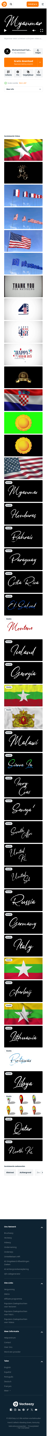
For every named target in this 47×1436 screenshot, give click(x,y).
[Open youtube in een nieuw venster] (35, 1409)
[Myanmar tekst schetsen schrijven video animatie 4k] (23, 490)
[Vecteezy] (4, 4)
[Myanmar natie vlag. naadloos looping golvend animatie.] (23, 694)
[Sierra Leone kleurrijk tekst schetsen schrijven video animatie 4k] (23, 762)
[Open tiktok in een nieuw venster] (27, 1409)
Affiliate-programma (13, 1297)
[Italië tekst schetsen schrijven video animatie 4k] (23, 944)
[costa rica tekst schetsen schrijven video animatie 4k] (23, 581)
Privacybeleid (32, 1425)
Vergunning (9, 1288)
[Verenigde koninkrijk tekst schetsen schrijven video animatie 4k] (23, 853)
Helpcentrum (10, 1336)
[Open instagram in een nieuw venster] (14, 1409)
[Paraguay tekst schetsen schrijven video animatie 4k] (23, 558)
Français (7, 1385)
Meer (6, 1389)
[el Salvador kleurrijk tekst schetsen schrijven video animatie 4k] (23, 603)
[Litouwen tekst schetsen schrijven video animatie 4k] (23, 1035)
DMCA (7, 1293)
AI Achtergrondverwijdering (16, 1268)
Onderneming (10, 1246)
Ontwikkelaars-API (12, 1255)
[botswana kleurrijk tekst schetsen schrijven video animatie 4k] (23, 1058)
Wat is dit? (22, 83)
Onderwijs (8, 1251)
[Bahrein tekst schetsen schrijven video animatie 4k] (23, 535)
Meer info (10, 88)
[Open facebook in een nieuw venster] (10, 1409)
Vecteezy (8, 1236)
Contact (7, 1341)
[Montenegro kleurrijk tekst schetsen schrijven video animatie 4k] (23, 626)
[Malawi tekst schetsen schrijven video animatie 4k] (23, 740)
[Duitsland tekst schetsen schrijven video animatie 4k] (23, 922)
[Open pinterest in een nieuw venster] (23, 1409)
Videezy (7, 1241)
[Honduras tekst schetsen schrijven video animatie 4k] (23, 512)
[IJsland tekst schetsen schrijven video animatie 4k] (23, 649)
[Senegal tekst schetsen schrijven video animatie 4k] (23, 808)
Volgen (38, 53)
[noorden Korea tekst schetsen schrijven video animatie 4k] (23, 1149)
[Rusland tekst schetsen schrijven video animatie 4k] (23, 899)
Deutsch (7, 1380)
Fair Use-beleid (22, 1426)
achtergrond (25, 1171)
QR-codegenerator (12, 1273)
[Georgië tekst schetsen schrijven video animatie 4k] (23, 672)
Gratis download (23, 62)
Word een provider (12, 1351)
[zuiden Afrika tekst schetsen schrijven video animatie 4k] (23, 831)
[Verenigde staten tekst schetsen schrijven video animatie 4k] (23, 876)
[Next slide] (37, 1171)
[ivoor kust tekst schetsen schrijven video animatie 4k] (23, 785)
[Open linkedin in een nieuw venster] (18, 1409)
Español (7, 1371)
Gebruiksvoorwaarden (16, 1425)
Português (8, 1375)
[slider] (19, 30)
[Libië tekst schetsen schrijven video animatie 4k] (23, 1081)
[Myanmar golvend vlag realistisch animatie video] (23, 967)
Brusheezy (8, 1232)
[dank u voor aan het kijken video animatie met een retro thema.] (23, 285)
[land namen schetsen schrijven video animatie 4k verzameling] (23, 990)
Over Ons (8, 1346)
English (7, 1366)
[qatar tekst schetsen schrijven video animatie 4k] (23, 1126)
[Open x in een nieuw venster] (31, 1409)
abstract (10, 1171)
